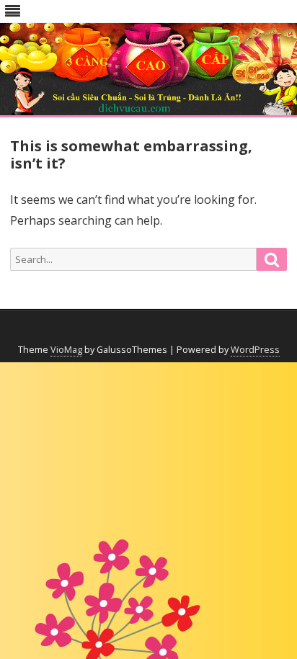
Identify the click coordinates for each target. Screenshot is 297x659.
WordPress (255, 350)
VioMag (66, 350)
